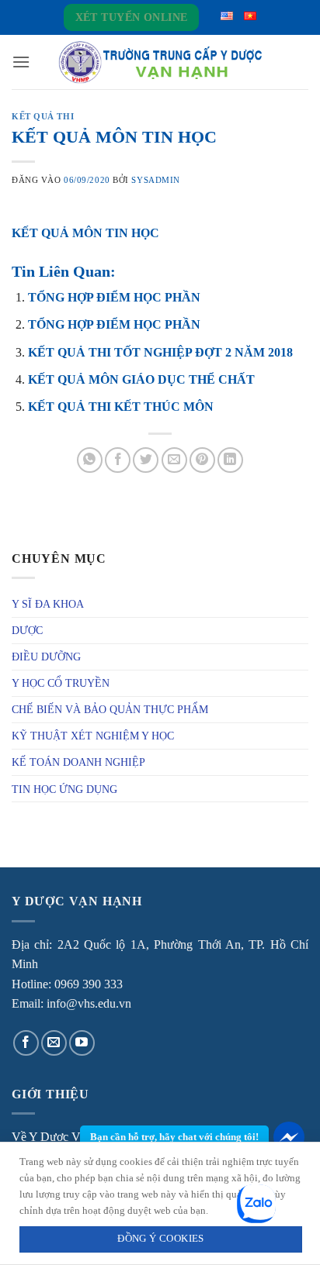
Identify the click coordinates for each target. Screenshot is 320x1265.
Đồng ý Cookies (160, 1238)
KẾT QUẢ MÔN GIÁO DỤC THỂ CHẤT (141, 379)
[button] (21, 62)
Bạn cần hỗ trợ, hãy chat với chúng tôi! (174, 1137)
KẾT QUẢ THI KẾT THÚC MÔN (121, 406)
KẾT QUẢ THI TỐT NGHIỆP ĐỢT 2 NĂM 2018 (160, 352)
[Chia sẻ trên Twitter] (145, 460)
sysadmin (155, 179)
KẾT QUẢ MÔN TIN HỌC (85, 233)
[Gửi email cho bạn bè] (174, 460)
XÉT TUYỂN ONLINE (131, 17)
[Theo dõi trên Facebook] (26, 1043)
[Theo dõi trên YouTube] (82, 1043)
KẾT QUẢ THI (43, 116)
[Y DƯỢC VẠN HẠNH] (160, 62)
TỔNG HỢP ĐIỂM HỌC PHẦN (114, 297)
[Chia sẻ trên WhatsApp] (90, 460)
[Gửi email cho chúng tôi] (54, 1043)
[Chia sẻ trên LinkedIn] (230, 460)
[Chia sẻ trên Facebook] (117, 460)
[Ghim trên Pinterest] (202, 460)
